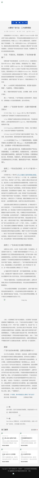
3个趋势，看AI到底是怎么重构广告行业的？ (22, 394)
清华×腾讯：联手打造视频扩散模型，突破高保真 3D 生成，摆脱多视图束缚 (21, 411)
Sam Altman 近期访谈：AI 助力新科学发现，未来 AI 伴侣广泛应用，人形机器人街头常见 (21, 422)
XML (29, 471)
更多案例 (33, 429)
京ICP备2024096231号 (21, 471)
